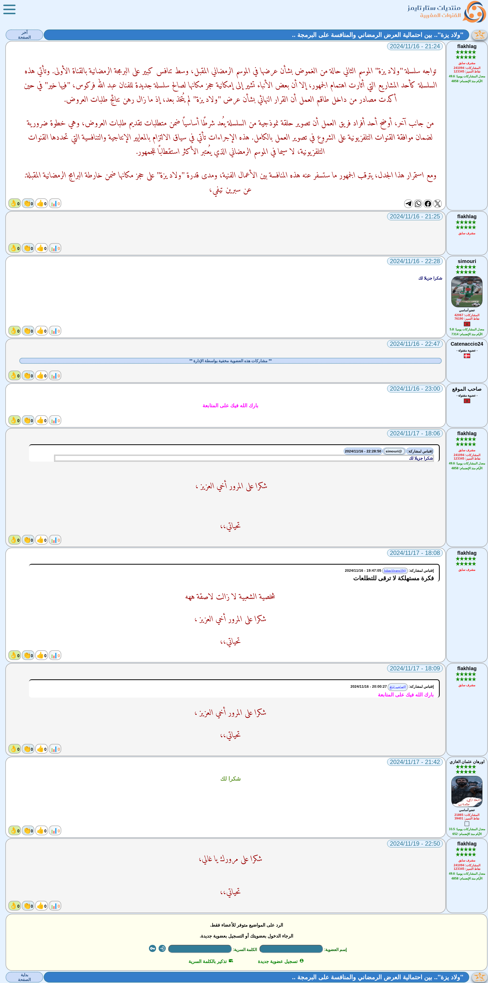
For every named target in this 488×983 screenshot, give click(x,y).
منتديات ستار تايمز (434, 7)
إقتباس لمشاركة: (420, 451)
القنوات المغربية (440, 15)
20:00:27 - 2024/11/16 (368, 686)
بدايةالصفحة (24, 977)
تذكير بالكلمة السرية (211, 961)
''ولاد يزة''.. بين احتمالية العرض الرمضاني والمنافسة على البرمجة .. (377, 34)
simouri (467, 261)
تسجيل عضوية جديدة (281, 961)
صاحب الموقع (467, 389)
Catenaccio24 (467, 344)
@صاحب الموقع (397, 686)
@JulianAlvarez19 (395, 571)
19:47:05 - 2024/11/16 (363, 570)
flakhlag (467, 46)
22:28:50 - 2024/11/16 (363, 451)
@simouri (394, 451)
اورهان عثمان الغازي (467, 761)
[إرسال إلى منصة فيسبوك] (427, 203)
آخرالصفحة (24, 34)
